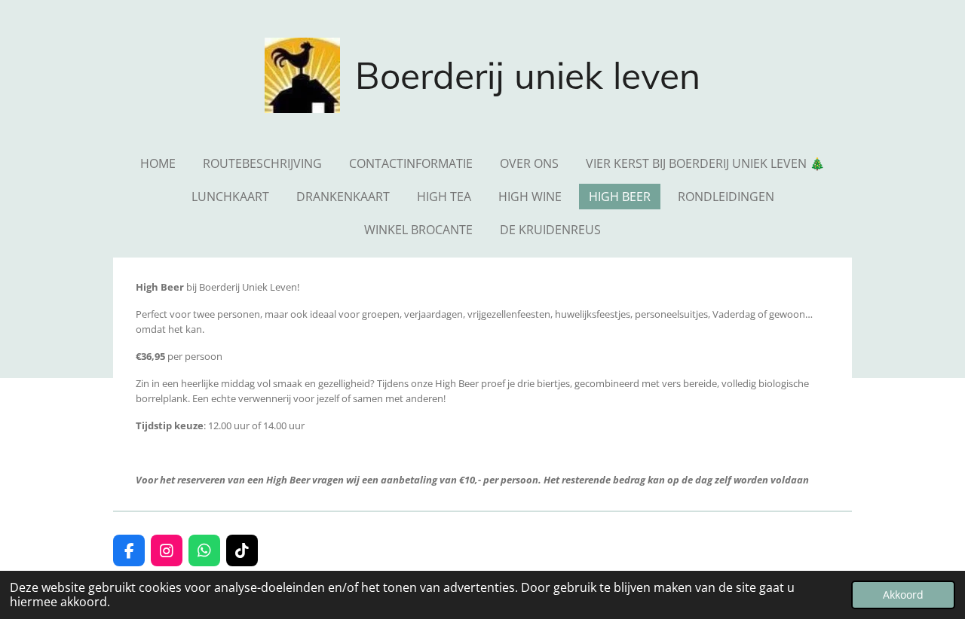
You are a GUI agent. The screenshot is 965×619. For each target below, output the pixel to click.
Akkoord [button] (903, 594)
